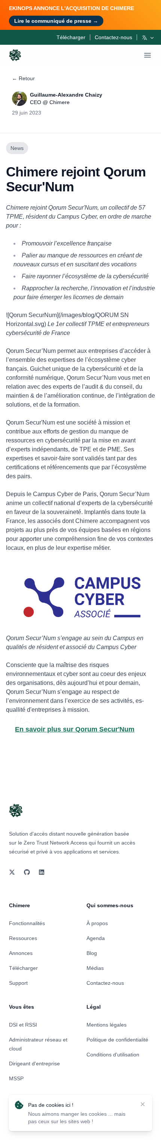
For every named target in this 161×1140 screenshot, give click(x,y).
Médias (95, 968)
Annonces (21, 953)
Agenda (95, 938)
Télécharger (71, 37)
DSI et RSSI (23, 1025)
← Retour (23, 78)
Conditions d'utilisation (112, 1055)
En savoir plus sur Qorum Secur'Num (74, 729)
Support (18, 983)
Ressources (23, 938)
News (17, 148)
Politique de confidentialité (117, 1040)
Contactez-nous (113, 37)
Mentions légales (106, 1025)
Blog (91, 953)
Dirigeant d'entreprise (34, 1064)
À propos (97, 923)
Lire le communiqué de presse (56, 21)
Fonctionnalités (27, 923)
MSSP (16, 1078)
